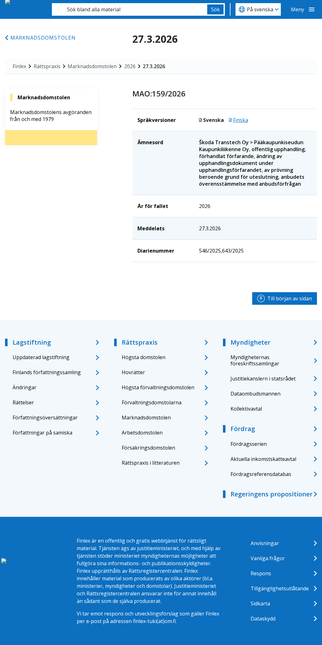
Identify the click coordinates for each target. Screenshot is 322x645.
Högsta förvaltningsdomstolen (158, 387)
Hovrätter (133, 372)
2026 (130, 66)
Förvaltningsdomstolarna (151, 402)
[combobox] (129, 9)
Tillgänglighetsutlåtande (280, 588)
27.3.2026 (154, 66)
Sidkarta (260, 603)
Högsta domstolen (143, 357)
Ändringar (24, 387)
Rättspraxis (47, 66)
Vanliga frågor (268, 558)
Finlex (19, 66)
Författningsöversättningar (45, 417)
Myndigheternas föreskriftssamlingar (254, 360)
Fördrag (242, 428)
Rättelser (23, 402)
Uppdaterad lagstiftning (41, 357)
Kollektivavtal (246, 408)
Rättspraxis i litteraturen (151, 462)
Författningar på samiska (42, 432)
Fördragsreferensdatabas (260, 474)
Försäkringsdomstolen (148, 447)
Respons (261, 573)
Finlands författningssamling (47, 372)
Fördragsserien (248, 443)
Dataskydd (263, 618)
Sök (215, 9)
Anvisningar (265, 543)
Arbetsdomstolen (142, 432)
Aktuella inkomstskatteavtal (263, 459)
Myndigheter (250, 342)
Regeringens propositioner (271, 494)
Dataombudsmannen (255, 393)
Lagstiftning (32, 342)
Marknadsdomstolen (43, 37)
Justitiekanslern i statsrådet (263, 378)
